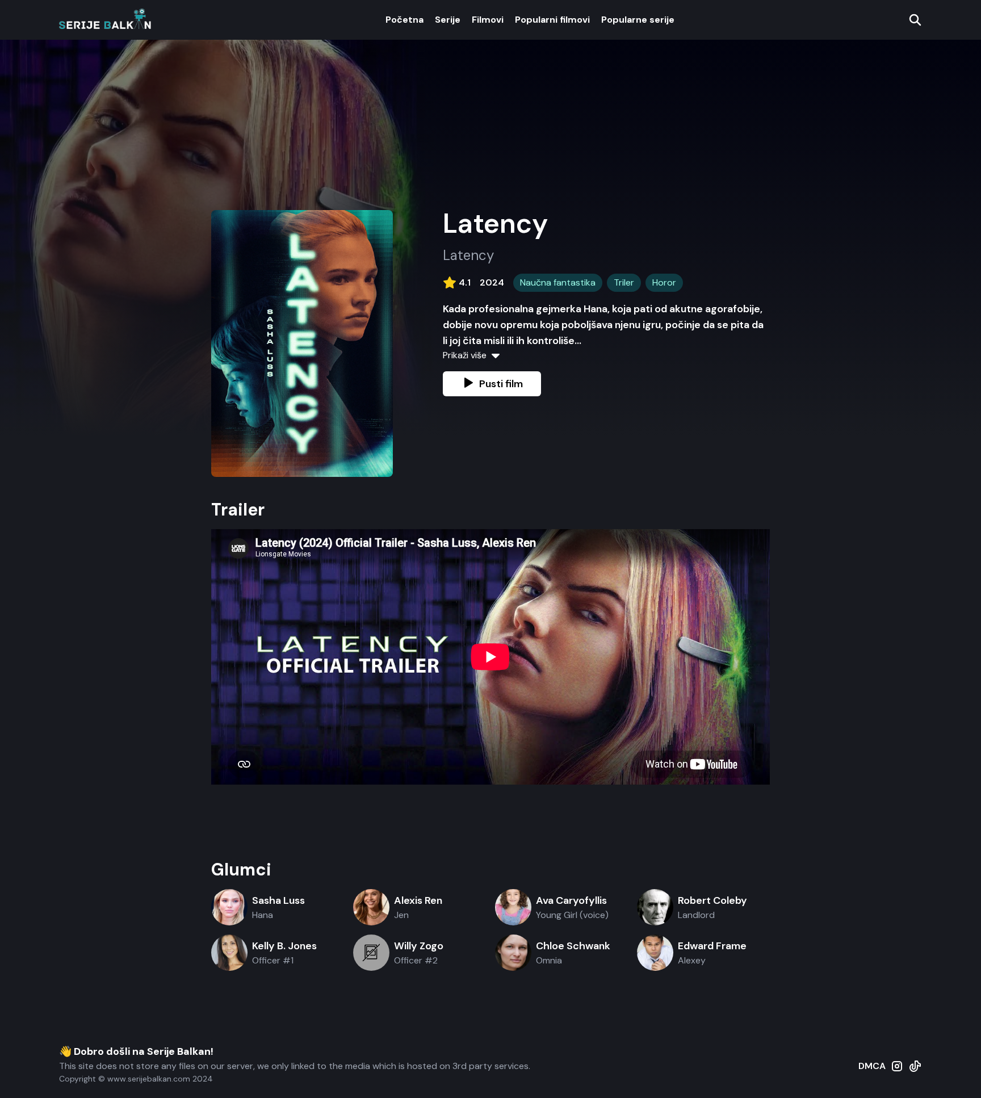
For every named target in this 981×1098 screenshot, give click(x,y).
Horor (664, 282)
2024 (492, 282)
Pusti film (501, 384)
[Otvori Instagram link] (897, 1071)
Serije (447, 20)
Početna (404, 20)
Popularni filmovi (552, 20)
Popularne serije (637, 20)
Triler (624, 282)
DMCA (872, 1066)
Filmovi (488, 20)
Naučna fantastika (558, 282)
